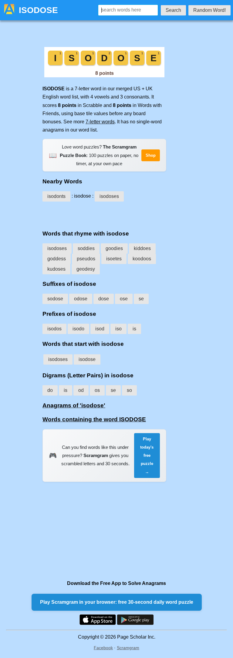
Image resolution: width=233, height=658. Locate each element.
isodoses (109, 196)
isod (99, 328)
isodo (78, 328)
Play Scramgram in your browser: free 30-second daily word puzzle (116, 602)
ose (124, 298)
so (129, 390)
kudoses (56, 269)
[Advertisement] (104, 213)
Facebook (103, 647)
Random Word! (209, 10)
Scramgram (128, 647)
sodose (55, 298)
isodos (54, 328)
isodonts (56, 196)
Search (173, 10)
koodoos (142, 258)
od (81, 390)
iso (118, 328)
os (97, 390)
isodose (87, 359)
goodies (114, 248)
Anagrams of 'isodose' (73, 405)
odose (80, 298)
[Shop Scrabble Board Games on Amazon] (104, 75)
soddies (86, 248)
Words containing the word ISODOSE (94, 419)
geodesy (85, 269)
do (50, 390)
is (134, 328)
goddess (56, 258)
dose (103, 298)
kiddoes (142, 248)
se (141, 298)
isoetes (114, 258)
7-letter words (100, 121)
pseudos (86, 258)
